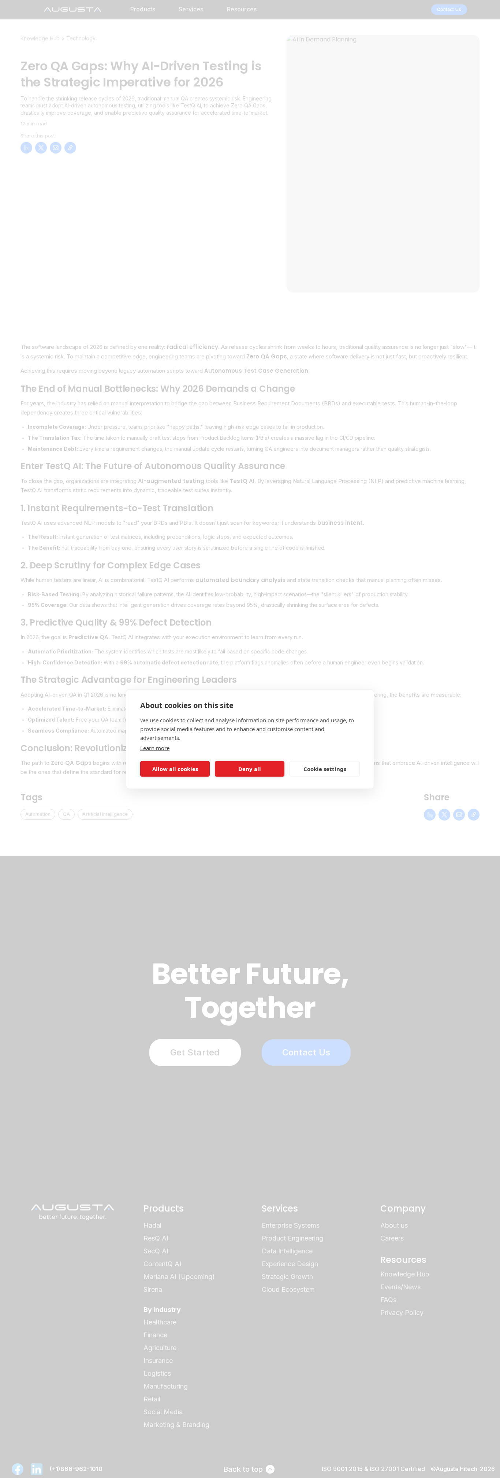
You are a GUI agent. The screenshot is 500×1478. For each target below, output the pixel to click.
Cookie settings (324, 769)
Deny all (249, 769)
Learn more (154, 747)
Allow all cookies (175, 769)
